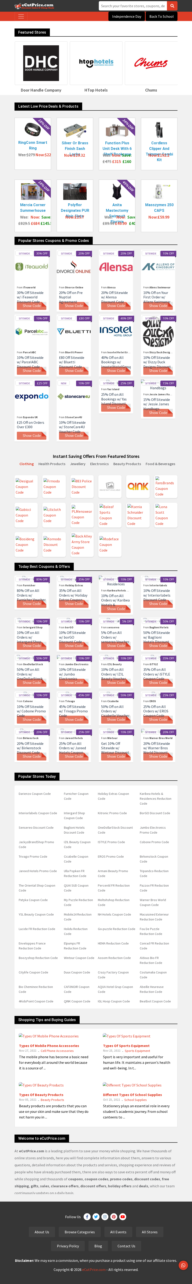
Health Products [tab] (51, 463)
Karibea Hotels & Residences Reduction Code (155, 799)
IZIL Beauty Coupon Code (77, 844)
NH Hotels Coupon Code (114, 914)
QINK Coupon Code (77, 1001)
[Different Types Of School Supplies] (132, 1084)
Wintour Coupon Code (79, 958)
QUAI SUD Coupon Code (76, 887)
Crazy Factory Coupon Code (113, 974)
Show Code (32, 305)
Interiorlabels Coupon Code (38, 813)
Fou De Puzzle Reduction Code (151, 931)
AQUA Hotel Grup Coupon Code (115, 989)
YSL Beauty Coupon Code (36, 914)
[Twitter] (96, 1216)
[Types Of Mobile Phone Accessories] (49, 1035)
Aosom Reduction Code (114, 958)
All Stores (150, 1232)
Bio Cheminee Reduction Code (36, 989)
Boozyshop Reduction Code (38, 958)
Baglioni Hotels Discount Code (74, 830)
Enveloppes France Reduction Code (32, 945)
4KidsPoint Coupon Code (36, 1001)
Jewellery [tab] (77, 463)
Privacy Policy (68, 1246)
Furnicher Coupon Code (76, 796)
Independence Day (126, 16)
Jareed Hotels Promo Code (38, 871)
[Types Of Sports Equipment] (127, 1035)
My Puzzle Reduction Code (78, 902)
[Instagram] (104, 1216)
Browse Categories (80, 1232)
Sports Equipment (137, 1051)
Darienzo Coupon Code (35, 794)
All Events (118, 1232)
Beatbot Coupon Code (155, 1001)
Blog (98, 1246)
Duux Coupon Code (77, 972)
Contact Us (126, 1246)
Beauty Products (52, 1100)
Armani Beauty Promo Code (113, 873)
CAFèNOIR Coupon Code (76, 989)
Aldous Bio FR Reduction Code (151, 960)
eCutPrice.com (94, 1269)
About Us (42, 1232)
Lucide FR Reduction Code (37, 929)
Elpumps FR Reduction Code (75, 945)
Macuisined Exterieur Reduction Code (154, 916)
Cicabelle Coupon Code (76, 858)
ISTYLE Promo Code (111, 842)
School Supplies (135, 1100)
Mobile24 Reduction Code (78, 916)
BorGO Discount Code (155, 813)
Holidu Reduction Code (76, 931)
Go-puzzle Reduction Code (116, 929)
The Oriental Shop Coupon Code (37, 887)
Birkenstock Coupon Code (154, 858)
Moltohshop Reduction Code (113, 902)
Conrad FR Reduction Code (154, 945)
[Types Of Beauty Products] (41, 1084)
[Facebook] (87, 1216)
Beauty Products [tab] (127, 463)
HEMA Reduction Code (113, 943)
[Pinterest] (113, 1216)
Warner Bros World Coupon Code (153, 902)
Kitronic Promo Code (112, 813)
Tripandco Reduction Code (154, 873)
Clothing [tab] (26, 463)
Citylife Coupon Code (33, 972)
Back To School (161, 16)
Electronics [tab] (99, 463)
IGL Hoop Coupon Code (114, 1001)
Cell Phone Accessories (57, 1051)
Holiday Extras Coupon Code (113, 796)
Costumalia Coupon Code (153, 974)
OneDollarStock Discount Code (115, 830)
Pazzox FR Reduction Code (154, 887)
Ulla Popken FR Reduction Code (75, 873)
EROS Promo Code (111, 856)
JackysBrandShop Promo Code (36, 844)
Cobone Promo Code (154, 842)
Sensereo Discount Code (36, 827)
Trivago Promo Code (33, 856)
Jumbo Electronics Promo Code (153, 830)
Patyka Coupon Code (33, 900)
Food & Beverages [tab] (160, 463)
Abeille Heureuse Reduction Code (152, 989)
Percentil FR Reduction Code (114, 887)
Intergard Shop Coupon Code (74, 815)
